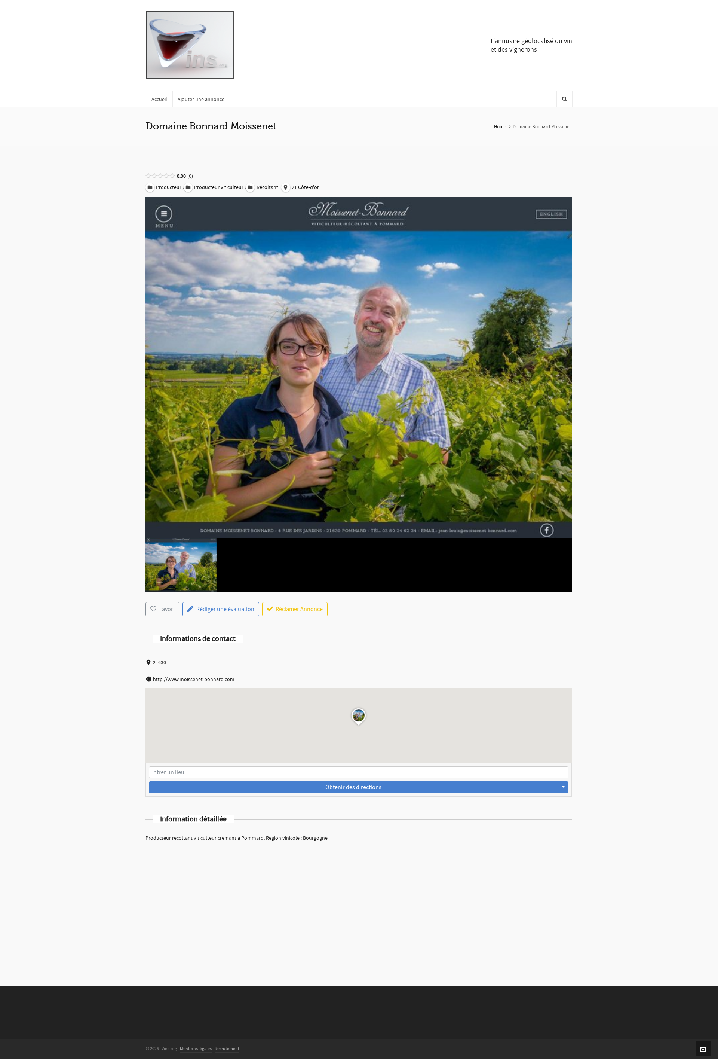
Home (500, 127)
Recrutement (227, 1049)
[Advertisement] (358, 904)
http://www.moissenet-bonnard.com (193, 679)
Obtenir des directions (353, 787)
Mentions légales (196, 1049)
